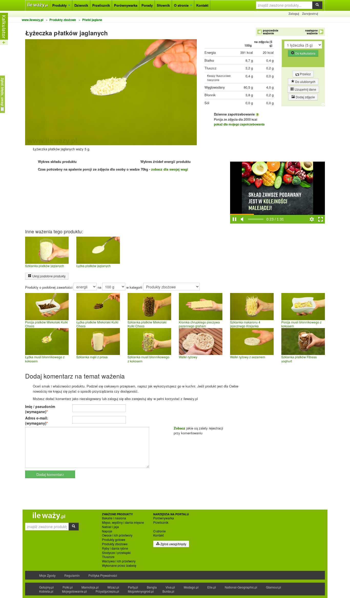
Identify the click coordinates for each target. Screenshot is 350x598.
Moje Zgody (47, 575)
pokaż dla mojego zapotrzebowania (239, 124)
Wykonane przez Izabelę (119, 565)
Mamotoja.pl (90, 587)
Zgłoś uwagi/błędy (173, 544)
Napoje (107, 531)
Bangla (152, 587)
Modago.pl (191, 587)
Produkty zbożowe (115, 544)
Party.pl (133, 587)
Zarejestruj (310, 13)
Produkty (60, 5)
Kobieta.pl (46, 591)
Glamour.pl (273, 587)
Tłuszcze (108, 557)
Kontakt (202, 5)
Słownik (163, 5)
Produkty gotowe (113, 540)
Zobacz (179, 428)
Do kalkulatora (304, 53)
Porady (147, 5)
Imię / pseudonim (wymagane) (40, 409)
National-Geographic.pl (241, 587)
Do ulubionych (304, 81)
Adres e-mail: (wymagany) (36, 420)
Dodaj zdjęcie (305, 97)
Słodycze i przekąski (116, 553)
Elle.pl (211, 587)
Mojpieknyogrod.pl (141, 591)
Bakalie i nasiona (114, 518)
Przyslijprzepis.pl (107, 591)
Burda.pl (168, 591)
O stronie (182, 5)
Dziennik (81, 5)
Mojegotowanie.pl (74, 591)
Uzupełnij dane (305, 89)
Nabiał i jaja (110, 527)
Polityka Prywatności (102, 575)
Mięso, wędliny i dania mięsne (123, 522)
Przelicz (305, 74)
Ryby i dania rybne (115, 548)
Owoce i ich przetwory (117, 535)
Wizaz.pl (113, 587)
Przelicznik (101, 5)
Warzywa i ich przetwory (119, 561)
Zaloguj (294, 13)
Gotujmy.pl (46, 587)
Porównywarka (125, 5)
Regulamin (72, 575)
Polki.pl (68, 587)
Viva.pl (170, 587)
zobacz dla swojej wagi (169, 169)
